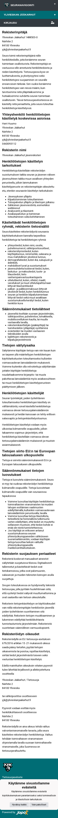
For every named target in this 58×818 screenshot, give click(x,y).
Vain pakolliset (39, 804)
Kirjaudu (10, 22)
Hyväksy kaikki (19, 804)
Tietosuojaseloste (12, 777)
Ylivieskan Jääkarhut (29, 14)
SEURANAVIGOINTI (33, 5)
